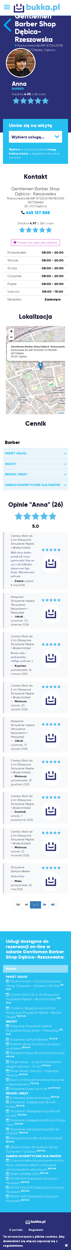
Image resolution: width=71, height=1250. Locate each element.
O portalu (16, 1230)
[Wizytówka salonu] (7, 31)
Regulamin (36, 1230)
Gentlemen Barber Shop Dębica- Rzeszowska (35, 28)
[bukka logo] (35, 1222)
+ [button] (11, 331)
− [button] (11, 337)
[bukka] (35, 8)
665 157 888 (38, 212)
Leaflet (61, 412)
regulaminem (12, 1245)
